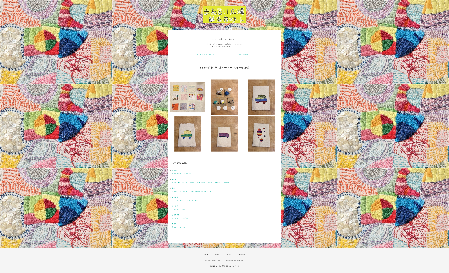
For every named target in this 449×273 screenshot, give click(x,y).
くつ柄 (192, 182)
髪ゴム (174, 227)
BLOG (229, 255)
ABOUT (218, 255)
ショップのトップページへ (205, 54)
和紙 (173, 188)
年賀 (184, 209)
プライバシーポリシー (212, 260)
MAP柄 (210, 182)
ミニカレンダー (177, 200)
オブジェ (186, 218)
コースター (176, 206)
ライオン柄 (176, 182)
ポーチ (174, 170)
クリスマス (176, 209)
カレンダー (183, 191)
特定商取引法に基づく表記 (235, 260)
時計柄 (217, 182)
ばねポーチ (188, 174)
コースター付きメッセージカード (201, 191)
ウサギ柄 (226, 182)
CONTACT (241, 255)
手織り (174, 224)
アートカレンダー (192, 200)
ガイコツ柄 (201, 182)
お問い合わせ (243, 54)
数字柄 (185, 182)
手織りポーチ (176, 174)
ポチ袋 (174, 191)
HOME (206, 255)
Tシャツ (175, 179)
